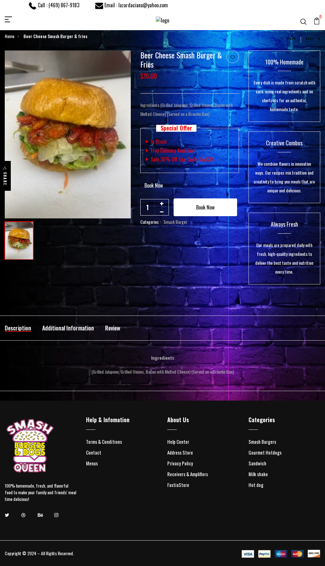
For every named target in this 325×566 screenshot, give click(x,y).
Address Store (180, 452)
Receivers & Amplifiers (187, 473)
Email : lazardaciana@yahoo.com (135, 5)
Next (310, 38)
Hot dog (256, 484)
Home (9, 36)
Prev (291, 38)
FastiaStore (178, 484)
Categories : (150, 221)
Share (5, 178)
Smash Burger (175, 221)
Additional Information (68, 328)
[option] (68, 134)
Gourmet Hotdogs (265, 452)
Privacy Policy (180, 463)
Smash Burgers (262, 441)
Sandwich (257, 463)
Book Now (153, 185)
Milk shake (258, 473)
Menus (92, 463)
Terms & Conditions (104, 441)
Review (112, 328)
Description (18, 328)
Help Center (178, 441)
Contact (93, 452)
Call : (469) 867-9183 (57, 5)
